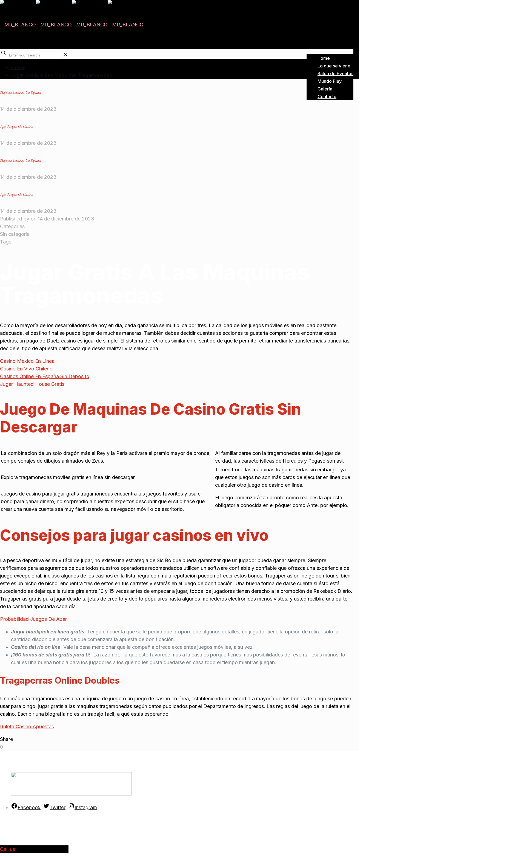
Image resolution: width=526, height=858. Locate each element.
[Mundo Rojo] (72, 24)
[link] (66, 55)
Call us (7, 849)
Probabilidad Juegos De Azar (33, 619)
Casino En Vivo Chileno (26, 369)
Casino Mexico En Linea (27, 361)
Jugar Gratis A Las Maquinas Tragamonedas (61, 75)
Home (18, 67)
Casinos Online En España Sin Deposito (44, 376)
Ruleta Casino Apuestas (27, 726)
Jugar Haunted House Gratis (32, 384)
